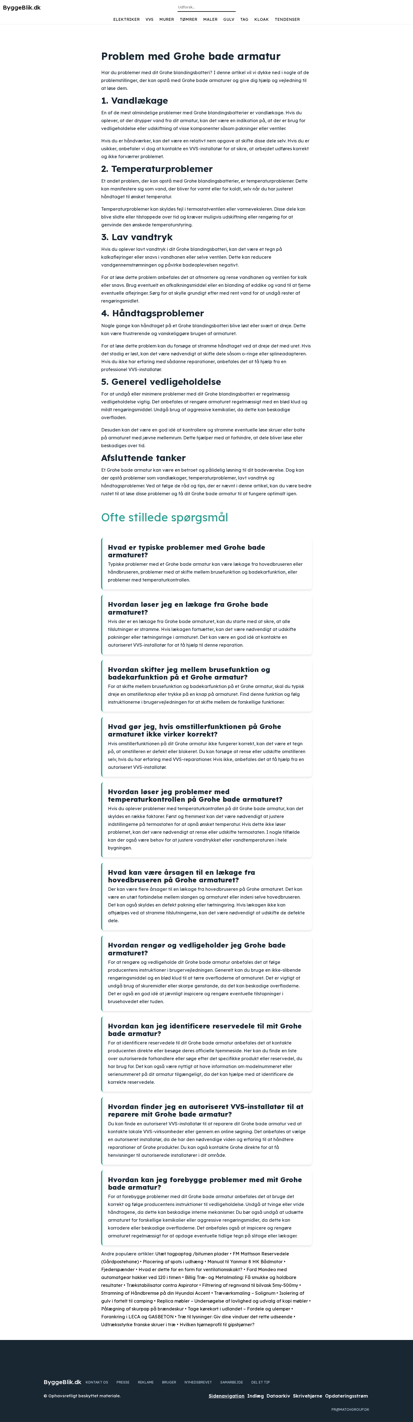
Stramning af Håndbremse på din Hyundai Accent (155, 1293)
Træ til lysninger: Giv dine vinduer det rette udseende (235, 1316)
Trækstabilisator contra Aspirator (162, 1285)
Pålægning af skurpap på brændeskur (142, 1309)
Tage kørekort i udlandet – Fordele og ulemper (239, 1309)
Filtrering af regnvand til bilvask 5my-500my (250, 1285)
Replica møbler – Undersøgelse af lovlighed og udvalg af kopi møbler (232, 1301)
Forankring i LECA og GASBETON (137, 1316)
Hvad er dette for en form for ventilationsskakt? (190, 1269)
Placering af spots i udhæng (173, 1261)
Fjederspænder (118, 1269)
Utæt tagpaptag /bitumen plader (192, 1254)
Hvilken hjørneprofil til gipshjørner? (217, 1324)
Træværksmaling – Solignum (244, 1293)
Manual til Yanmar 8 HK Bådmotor (245, 1261)
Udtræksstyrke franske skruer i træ (138, 1324)
